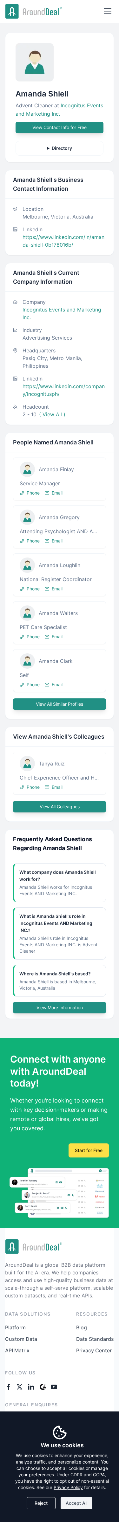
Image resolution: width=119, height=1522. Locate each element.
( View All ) (52, 414)
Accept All (76, 1503)
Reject (41, 1503)
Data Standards (95, 1339)
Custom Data (21, 1339)
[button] (59, 478)
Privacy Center (94, 1350)
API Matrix (17, 1350)
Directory (62, 148)
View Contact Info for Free (59, 127)
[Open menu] (107, 11)
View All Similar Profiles (59, 704)
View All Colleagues (60, 806)
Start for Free (88, 1150)
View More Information (59, 1007)
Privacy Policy (68, 1487)
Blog (81, 1327)
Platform (15, 1327)
